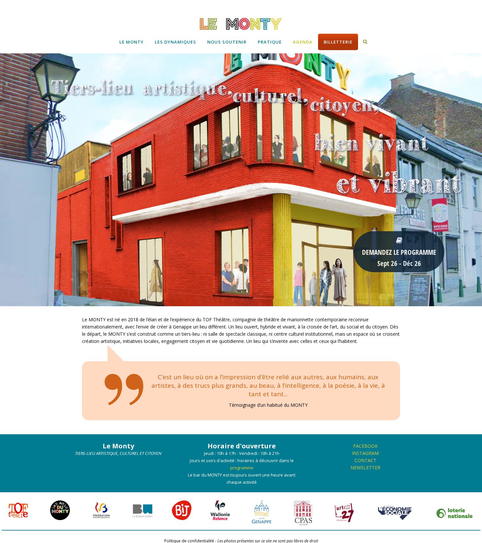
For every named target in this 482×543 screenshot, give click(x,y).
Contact (365, 460)
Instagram (365, 453)
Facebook (365, 446)
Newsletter (365, 467)
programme (241, 468)
